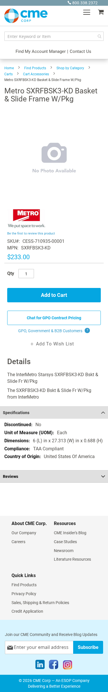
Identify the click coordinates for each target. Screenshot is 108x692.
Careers (18, 541)
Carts (8, 74)
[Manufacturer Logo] (26, 226)
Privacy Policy (24, 593)
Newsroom (63, 550)
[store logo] (26, 16)
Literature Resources (72, 559)
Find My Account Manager (41, 51)
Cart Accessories (36, 74)
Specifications (16, 412)
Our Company (24, 532)
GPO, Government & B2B (53, 330)
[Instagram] (67, 666)
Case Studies (65, 541)
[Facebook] (53, 666)
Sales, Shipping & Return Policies (40, 602)
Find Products (35, 68)
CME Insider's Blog (70, 532)
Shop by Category (70, 68)
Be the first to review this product (31, 233)
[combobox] (54, 36)
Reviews (10, 476)
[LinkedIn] (40, 666)
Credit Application (27, 611)
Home (9, 68)
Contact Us (80, 51)
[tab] (54, 412)
